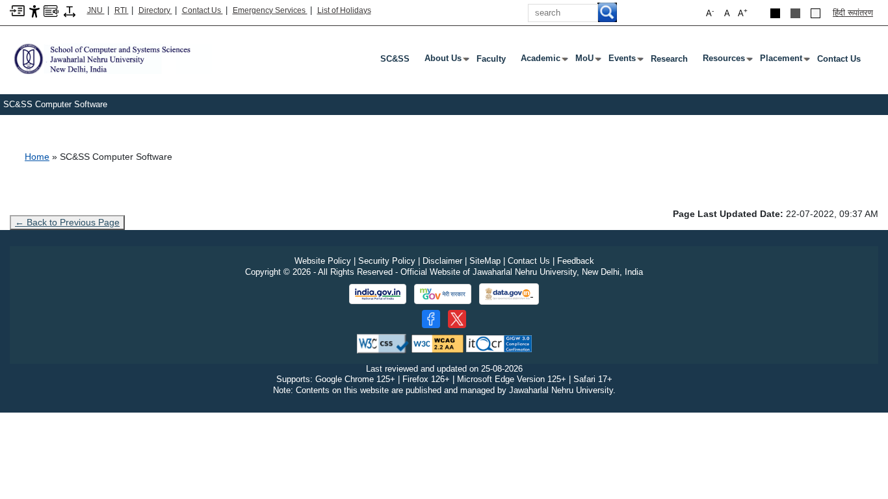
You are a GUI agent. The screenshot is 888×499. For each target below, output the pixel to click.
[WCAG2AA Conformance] (437, 343)
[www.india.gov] (377, 294)
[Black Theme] (775, 13)
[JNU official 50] (457, 319)
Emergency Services (270, 10)
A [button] (743, 12)
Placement (783, 61)
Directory (155, 10)
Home (37, 156)
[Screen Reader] (51, 10)
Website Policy (322, 261)
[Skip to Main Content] (17, 10)
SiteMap (485, 261)
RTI (121, 10)
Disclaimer (442, 261)
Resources (726, 61)
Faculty (491, 59)
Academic (543, 61)
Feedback (575, 261)
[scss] (111, 58)
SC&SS (395, 59)
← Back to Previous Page (67, 222)
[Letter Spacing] (69, 11)
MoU (587, 61)
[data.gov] (509, 294)
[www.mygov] (442, 294)
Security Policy (386, 261)
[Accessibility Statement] (34, 11)
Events (625, 61)
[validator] (383, 343)
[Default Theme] (815, 13)
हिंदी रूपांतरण (853, 13)
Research (669, 59)
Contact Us (202, 10)
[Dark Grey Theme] (795, 13)
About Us (445, 61)
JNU (96, 10)
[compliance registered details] (499, 343)
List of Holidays (344, 10)
